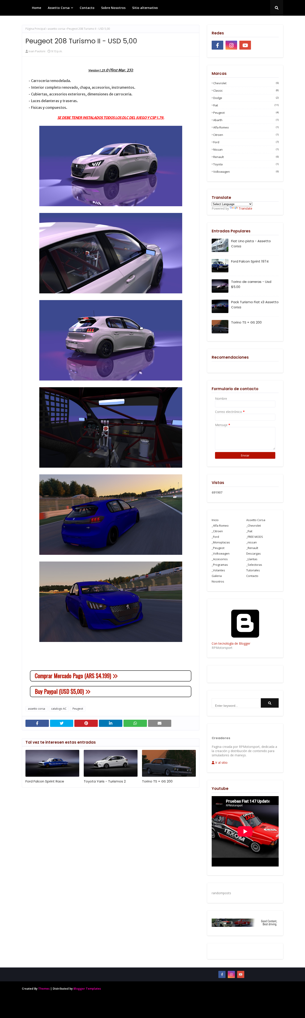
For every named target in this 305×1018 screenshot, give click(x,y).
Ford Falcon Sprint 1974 (250, 261)
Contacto (252, 576)
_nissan (251, 542)
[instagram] (231, 45)
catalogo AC (59, 709)
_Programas (220, 565)
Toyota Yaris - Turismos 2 (105, 781)
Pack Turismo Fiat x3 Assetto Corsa (255, 304)
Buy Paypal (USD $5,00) (60, 691)
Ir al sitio (221, 762)
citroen (246, 135)
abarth (246, 120)
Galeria (217, 576)
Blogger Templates (87, 988)
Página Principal (35, 29)
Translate (245, 208)
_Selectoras (254, 565)
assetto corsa (56, 29)
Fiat (246, 105)
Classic (246, 90)
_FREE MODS (254, 537)
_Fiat (249, 531)
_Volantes (218, 570)
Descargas (253, 553)
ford (246, 142)
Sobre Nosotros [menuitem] (113, 8)
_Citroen (217, 531)
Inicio (215, 520)
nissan (246, 149)
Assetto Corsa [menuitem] (59, 8)
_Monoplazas (221, 542)
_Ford (215, 537)
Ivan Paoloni (37, 51)
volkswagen (246, 172)
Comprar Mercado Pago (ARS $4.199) (74, 675)
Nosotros (218, 581)
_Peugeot (218, 548)
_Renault (252, 548)
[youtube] (245, 45)
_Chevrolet (253, 526)
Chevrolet (246, 83)
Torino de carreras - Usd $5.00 (251, 284)
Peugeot (78, 709)
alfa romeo (246, 127)
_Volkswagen (221, 553)
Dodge (246, 98)
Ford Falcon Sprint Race (44, 781)
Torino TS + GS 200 (157, 781)
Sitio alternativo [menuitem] (145, 8)
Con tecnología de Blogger (231, 643)
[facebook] (217, 45)
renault (246, 157)
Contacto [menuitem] (87, 8)
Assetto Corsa (255, 520)
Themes (44, 988)
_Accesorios (220, 559)
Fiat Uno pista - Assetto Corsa (251, 243)
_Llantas (251, 559)
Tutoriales (253, 570)
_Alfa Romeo (220, 526)
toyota (246, 164)
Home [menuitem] (36, 8)
